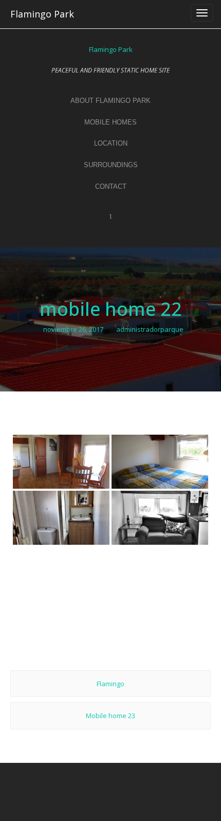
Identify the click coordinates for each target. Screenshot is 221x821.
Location (110, 143)
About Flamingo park (110, 100)
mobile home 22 (111, 309)
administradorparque (149, 329)
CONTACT (110, 186)
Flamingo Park (42, 14)
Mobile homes (110, 122)
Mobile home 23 (110, 715)
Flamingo (110, 683)
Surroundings (111, 165)
